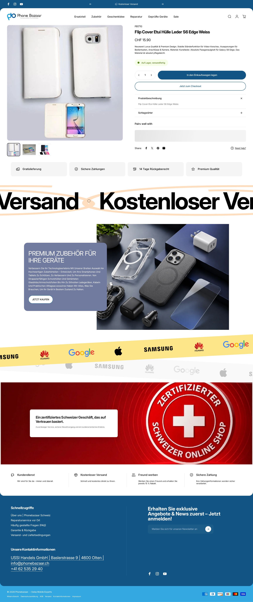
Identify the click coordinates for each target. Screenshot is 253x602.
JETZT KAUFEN (40, 299)
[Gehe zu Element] (13, 149)
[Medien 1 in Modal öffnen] (65, 83)
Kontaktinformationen (61, 596)
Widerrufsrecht (13, 596)
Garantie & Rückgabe (23, 530)
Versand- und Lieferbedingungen (30, 535)
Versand (48, 596)
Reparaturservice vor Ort (25, 520)
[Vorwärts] (162, 4)
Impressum (76, 596)
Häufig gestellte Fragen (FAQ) (28, 525)
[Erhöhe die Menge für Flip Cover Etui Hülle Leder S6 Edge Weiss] (152, 75)
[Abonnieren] (208, 529)
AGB (41, 596)
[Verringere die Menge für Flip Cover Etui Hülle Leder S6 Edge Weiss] (138, 75)
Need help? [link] (240, 148)
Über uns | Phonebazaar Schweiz (30, 515)
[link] (27, 568)
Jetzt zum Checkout (190, 86)
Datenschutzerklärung (29, 596)
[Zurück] (90, 4)
